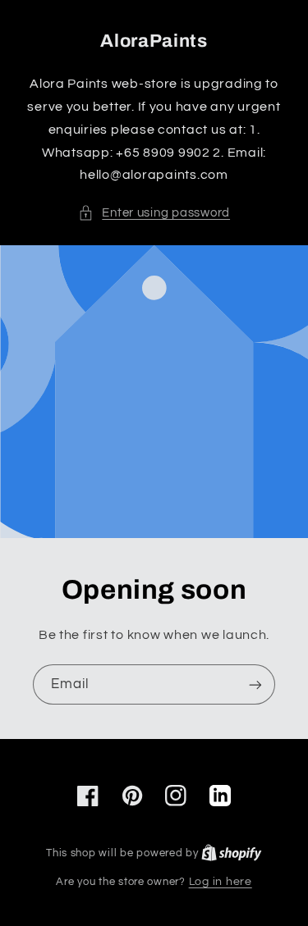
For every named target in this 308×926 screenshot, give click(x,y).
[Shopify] (231, 853)
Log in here (220, 881)
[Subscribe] (255, 684)
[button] (154, 213)
